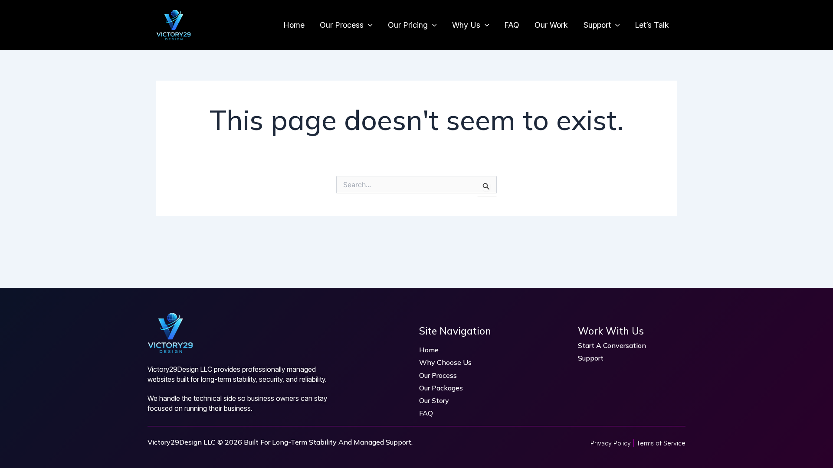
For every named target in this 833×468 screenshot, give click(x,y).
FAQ (511, 24)
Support (597, 24)
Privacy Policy (610, 443)
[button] (368, 25)
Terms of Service (660, 443)
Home (294, 24)
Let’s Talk (652, 24)
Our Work (551, 24)
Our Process (342, 24)
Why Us (466, 24)
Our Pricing (408, 24)
